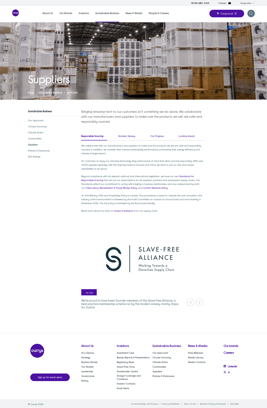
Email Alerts (123, 388)
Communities (34, 138)
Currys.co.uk (226, 13)
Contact (222, 3)
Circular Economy (37, 126)
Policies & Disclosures (39, 150)
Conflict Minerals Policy (155, 187)
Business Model (89, 362)
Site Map (234, 404)
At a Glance (87, 352)
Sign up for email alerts (50, 377)
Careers (229, 352)
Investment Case (125, 352)
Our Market (87, 366)
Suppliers (33, 144)
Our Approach (36, 120)
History (84, 380)
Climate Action (36, 132)
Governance (87, 375)
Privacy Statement (171, 404)
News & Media (134, 13)
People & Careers (159, 13)
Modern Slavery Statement (213, 404)
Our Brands (65, 13)
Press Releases (195, 352)
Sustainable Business (107, 13)
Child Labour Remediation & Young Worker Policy (111, 187)
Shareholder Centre (127, 371)
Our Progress (157, 135)
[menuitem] (47, 16)
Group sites (245, 3)
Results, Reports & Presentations (133, 357)
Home (31, 92)
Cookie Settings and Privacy (144, 404)
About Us (47, 13)
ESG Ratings (34, 156)
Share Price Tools (126, 366)
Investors (84, 13)
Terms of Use (190, 404)
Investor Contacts (126, 383)
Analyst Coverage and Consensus (129, 377)
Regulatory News (125, 362)
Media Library (195, 357)
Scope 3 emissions (123, 210)
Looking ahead (187, 135)
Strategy (85, 357)
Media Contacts (197, 362)
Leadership (87, 371)
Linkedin (232, 366)
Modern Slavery (126, 135)
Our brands (231, 346)
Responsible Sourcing (92, 135)
